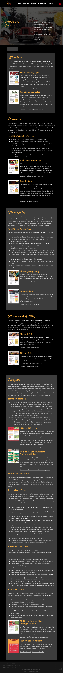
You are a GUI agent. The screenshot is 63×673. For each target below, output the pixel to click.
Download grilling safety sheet (29, 366)
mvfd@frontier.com (6, 669)
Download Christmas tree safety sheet (31, 110)
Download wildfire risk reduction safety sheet (34, 637)
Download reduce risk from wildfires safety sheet (35, 470)
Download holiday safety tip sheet (31, 89)
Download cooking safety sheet (29, 304)
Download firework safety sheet (29, 347)
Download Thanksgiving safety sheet (31, 281)
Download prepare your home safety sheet (33, 448)
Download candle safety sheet (29, 201)
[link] (60, 4)
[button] (12, 49)
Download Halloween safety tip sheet (31, 176)
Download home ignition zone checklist (32, 652)
